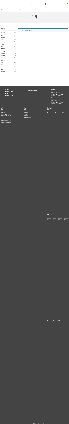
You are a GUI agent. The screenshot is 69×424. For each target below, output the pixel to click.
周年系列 (3, 37)
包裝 (2, 64)
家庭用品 (3, 58)
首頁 (30, 18)
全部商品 (3, 33)
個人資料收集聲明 (28, 117)
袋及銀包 (3, 42)
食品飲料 (3, 53)
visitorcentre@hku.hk (32, 90)
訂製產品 (3, 44)
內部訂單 (26, 114)
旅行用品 (3, 71)
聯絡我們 (26, 112)
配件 (2, 39)
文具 (2, 67)
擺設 (2, 46)
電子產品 (3, 48)
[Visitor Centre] (4, 4)
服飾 (2, 35)
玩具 (2, 69)
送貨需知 (26, 115)
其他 (2, 62)
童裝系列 (3, 60)
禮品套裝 (3, 55)
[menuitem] (20, 10)
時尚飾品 (3, 51)
